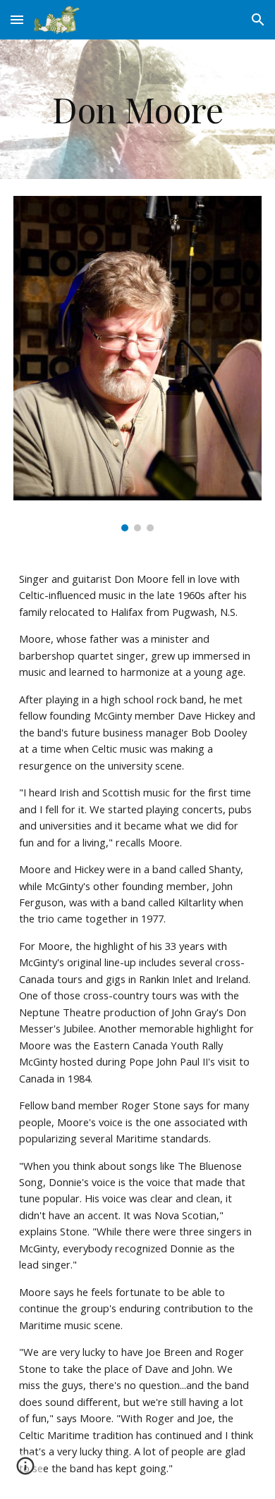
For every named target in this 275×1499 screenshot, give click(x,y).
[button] (17, 19)
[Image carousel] (137, 363)
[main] (137, 109)
